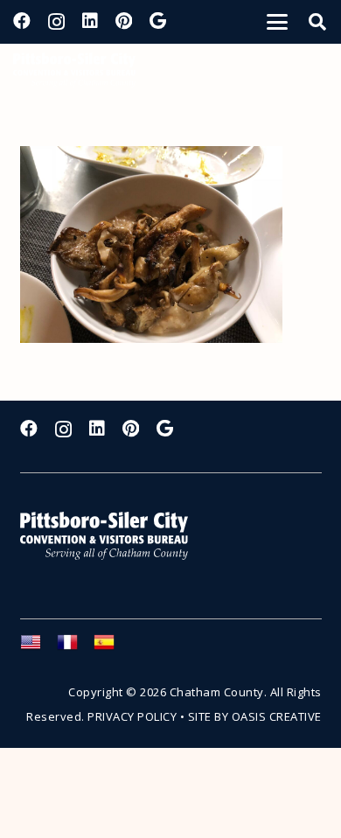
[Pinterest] (123, 21)
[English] (38, 647)
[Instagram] (56, 21)
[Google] (158, 21)
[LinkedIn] (90, 21)
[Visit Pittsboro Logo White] (112, 536)
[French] (75, 647)
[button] (277, 21)
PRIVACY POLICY (132, 716)
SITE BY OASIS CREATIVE (255, 716)
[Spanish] (112, 647)
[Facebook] (22, 21)
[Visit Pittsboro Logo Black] (74, 69)
